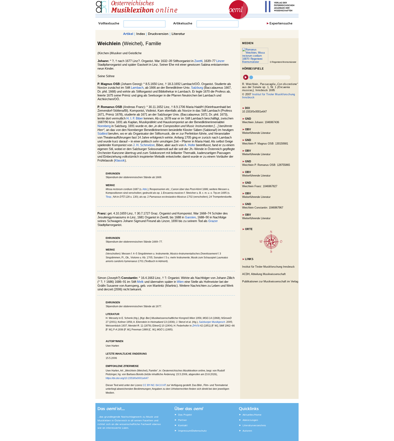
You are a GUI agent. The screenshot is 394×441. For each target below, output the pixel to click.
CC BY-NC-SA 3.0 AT (154, 385)
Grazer (213, 221)
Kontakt (183, 425)
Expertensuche (280, 23)
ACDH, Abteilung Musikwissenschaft (264, 274)
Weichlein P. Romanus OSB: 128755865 (266, 164)
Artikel (128, 33)
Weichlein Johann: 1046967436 (260, 122)
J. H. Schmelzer (144, 145)
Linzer (220, 61)
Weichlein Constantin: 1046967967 (262, 207)
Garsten (190, 217)
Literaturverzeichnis (254, 425)
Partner (182, 420)
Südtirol (102, 133)
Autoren (247, 430)
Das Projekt (185, 414)
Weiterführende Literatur (256, 132)
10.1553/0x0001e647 (254, 111)
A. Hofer (189, 145)
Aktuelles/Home (252, 414)
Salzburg (197, 87)
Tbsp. (109, 196)
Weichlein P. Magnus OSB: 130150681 (265, 143)
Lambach (137, 87)
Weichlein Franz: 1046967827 (259, 186)
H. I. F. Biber (134, 118)
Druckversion (158, 33)
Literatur (178, 33)
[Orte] (271, 251)
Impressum (184, 430)
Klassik (120, 160)
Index (140, 33)
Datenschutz (199, 430)
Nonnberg (104, 126)
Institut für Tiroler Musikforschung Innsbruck (268, 266)
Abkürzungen (250, 420)
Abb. (145, 189)
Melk (140, 281)
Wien (180, 281)
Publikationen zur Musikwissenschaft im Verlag (270, 281)
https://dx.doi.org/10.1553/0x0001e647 (127, 378)
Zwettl (198, 61)
